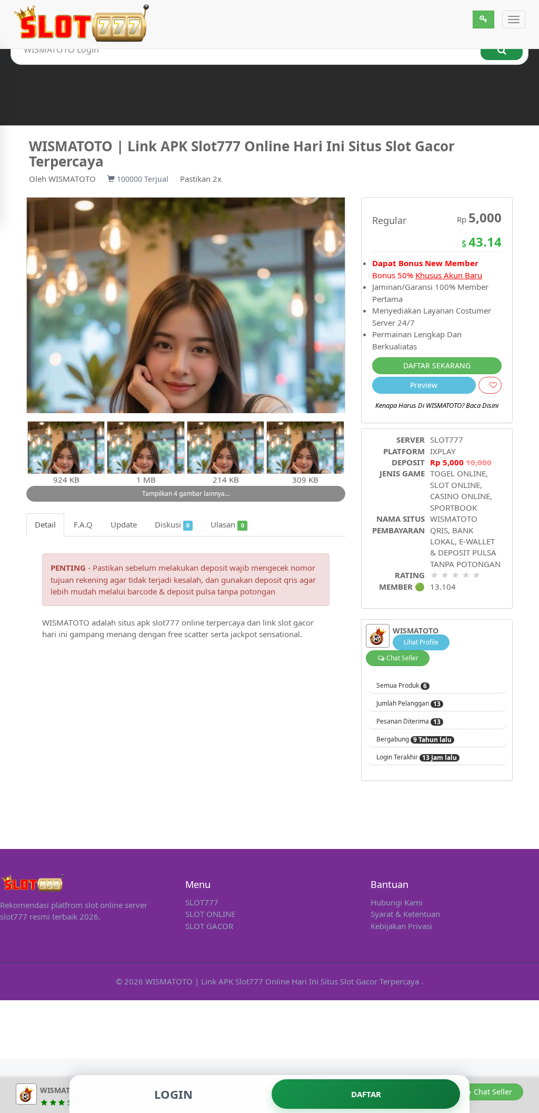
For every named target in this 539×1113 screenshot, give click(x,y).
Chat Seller (401, 657)
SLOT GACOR (209, 926)
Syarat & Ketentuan (405, 914)
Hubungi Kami (397, 902)
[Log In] (483, 19)
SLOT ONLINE (210, 914)
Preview (423, 385)
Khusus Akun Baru (448, 275)
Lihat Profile (421, 642)
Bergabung (414, 739)
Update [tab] (124, 524)
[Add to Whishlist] (490, 385)
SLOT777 (446, 439)
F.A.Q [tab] (83, 524)
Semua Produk (401, 685)
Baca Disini (482, 405)
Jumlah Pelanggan (408, 703)
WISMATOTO (72, 178)
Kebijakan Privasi (401, 926)
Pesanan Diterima (408, 721)
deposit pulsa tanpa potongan (221, 591)
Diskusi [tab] (172, 524)
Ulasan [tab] (227, 524)
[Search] (502, 50)
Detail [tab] (45, 524)
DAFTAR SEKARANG (437, 365)
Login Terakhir (416, 757)
